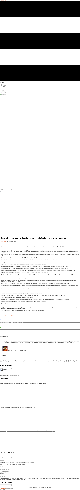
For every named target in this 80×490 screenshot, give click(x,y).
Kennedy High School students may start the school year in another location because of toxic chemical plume (27, 431)
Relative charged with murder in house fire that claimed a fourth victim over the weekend (23, 383)
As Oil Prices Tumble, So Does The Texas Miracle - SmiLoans (14, 339)
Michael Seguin (11, 350)
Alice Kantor (3, 241)
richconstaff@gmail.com (14, 375)
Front (13, 315)
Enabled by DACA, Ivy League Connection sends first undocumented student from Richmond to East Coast (18, 329)
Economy (7, 315)
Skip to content (3, 0)
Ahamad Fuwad (2, 488)
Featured (10, 315)
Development (3, 315)
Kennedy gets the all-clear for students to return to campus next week (17, 407)
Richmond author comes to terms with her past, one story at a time (11, 322)
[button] (2, 460)
